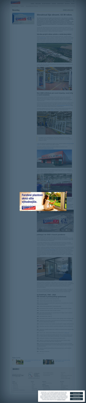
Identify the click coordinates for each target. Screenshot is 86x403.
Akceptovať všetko (76, 393)
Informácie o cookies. (61, 399)
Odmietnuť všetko (76, 396)
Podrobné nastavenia (76, 399)
